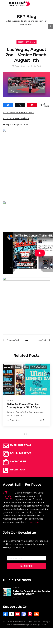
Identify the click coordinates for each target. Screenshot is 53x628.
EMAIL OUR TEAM (20, 445)
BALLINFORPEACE (20, 453)
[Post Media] (26, 379)
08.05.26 (10, 400)
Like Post (36, 66)
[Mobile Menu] (4, 4)
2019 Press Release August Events (18, 112)
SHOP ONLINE (18, 461)
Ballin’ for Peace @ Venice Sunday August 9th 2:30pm (23, 406)
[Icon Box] (26, 462)
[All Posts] (26, 339)
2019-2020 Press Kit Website (16, 118)
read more (34, 522)
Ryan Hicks (20, 66)
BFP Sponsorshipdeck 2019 (15, 124)
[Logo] (20, 4)
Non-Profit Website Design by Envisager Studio (26, 625)
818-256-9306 (17, 469)
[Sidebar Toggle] (50, 26)
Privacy (45, 621)
